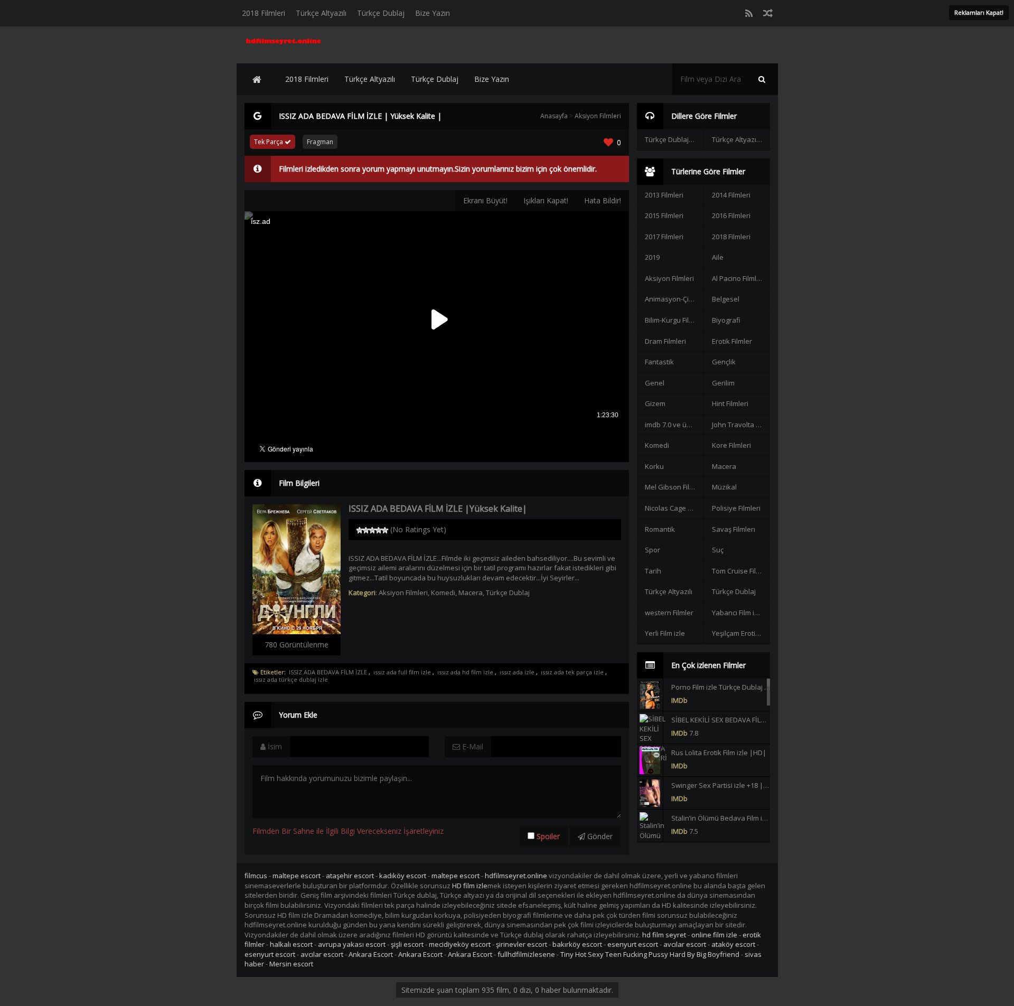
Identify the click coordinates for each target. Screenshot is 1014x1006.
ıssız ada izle (517, 672)
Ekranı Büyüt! (485, 200)
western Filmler (669, 612)
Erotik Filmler (732, 341)
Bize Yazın (432, 13)
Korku (654, 466)
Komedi (443, 592)
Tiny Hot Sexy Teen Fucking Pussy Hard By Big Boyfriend (649, 954)
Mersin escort (291, 964)
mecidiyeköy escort (460, 944)
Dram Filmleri (665, 341)
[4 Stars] (378, 530)
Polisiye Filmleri (736, 508)
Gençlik (724, 361)
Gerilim (723, 383)
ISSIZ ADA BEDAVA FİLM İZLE (328, 672)
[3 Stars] (372, 530)
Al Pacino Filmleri (738, 278)
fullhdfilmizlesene (526, 954)
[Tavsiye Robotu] (768, 13)
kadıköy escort (402, 875)
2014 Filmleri (731, 195)
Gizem (655, 403)
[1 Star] (359, 530)
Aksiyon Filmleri (598, 115)
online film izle (714, 934)
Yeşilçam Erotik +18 (741, 633)
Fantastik (659, 361)
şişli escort (407, 944)
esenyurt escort (632, 944)
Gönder (599, 836)
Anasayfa (554, 115)
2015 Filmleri (664, 215)
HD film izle (469, 885)
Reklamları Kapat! (978, 12)
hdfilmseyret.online (516, 875)
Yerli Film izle (665, 633)
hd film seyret (664, 934)
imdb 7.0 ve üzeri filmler (674, 424)
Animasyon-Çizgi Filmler (674, 299)
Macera (470, 592)
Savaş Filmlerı (733, 529)
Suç (718, 549)
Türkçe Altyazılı (321, 13)
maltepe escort (297, 875)
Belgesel (725, 299)
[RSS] (749, 13)
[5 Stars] (385, 530)
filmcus (256, 875)
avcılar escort (684, 944)
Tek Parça (269, 141)
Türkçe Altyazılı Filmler (741, 139)
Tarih (653, 571)
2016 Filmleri (731, 215)
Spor (652, 549)
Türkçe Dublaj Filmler (674, 139)
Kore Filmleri (731, 445)
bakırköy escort (577, 944)
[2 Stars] (366, 530)
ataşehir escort (350, 875)
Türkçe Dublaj (381, 13)
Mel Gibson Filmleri (674, 487)
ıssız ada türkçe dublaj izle (291, 679)
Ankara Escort (371, 954)
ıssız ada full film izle (402, 672)
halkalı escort (291, 944)
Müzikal (724, 487)
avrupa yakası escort (352, 944)
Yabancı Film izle (738, 612)
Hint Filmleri (730, 403)
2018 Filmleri (263, 13)
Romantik (660, 529)
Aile (718, 257)
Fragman (320, 141)
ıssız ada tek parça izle (572, 672)
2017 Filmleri (664, 236)
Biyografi (726, 320)
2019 (652, 257)
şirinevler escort (521, 944)
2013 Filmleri (664, 195)
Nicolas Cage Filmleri (674, 508)
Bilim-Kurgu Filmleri (674, 320)
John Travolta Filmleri (741, 424)
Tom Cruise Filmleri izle (741, 571)
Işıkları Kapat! (545, 200)
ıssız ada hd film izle (465, 672)
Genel (654, 383)
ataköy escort (733, 944)
